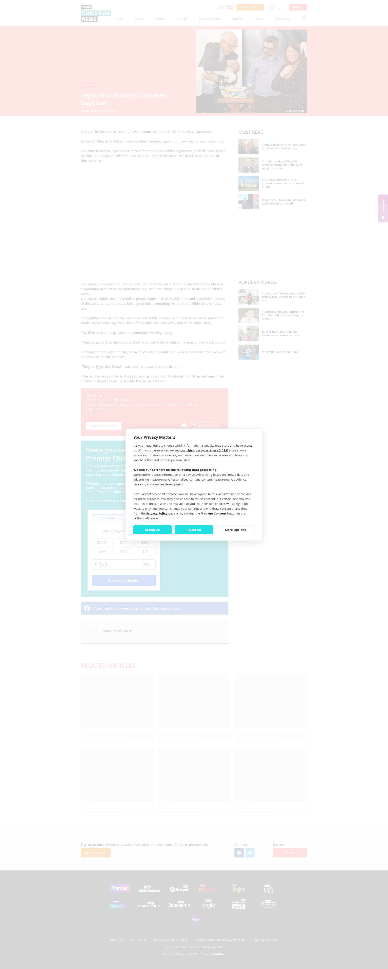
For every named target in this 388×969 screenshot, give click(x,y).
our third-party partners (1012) (204, 450)
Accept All (152, 530)
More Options (235, 530)
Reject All (194, 530)
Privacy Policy (157, 513)
